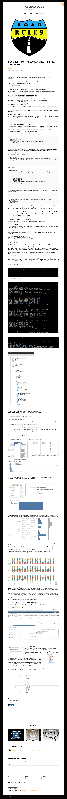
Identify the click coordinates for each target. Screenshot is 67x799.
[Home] (33, 6)
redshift (18, 70)
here (23, 131)
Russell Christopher (50, 68)
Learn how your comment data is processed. (32, 790)
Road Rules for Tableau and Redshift (31, 710)
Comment (10, 764)
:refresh (43, 234)
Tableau (21, 70)
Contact (37, 13)
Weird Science (16, 68)
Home (25, 13)
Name (9, 776)
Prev (10, 719)
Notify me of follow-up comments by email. (17, 782)
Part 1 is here (10, 75)
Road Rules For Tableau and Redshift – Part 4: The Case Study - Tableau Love (27, 750)
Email (26, 776)
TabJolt (10, 236)
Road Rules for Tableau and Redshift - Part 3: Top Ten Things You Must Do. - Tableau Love (29, 749)
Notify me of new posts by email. (14, 785)
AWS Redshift (13, 70)
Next (56, 719)
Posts (31, 13)
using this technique (18, 607)
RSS (43, 13)
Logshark (10, 226)
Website (44, 776)
